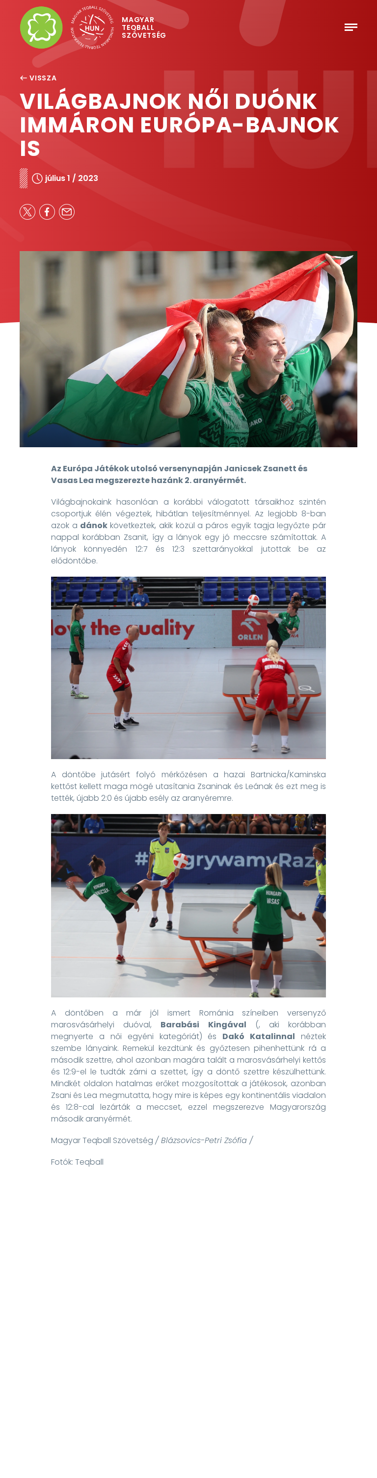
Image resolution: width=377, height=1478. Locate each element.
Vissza (43, 78)
